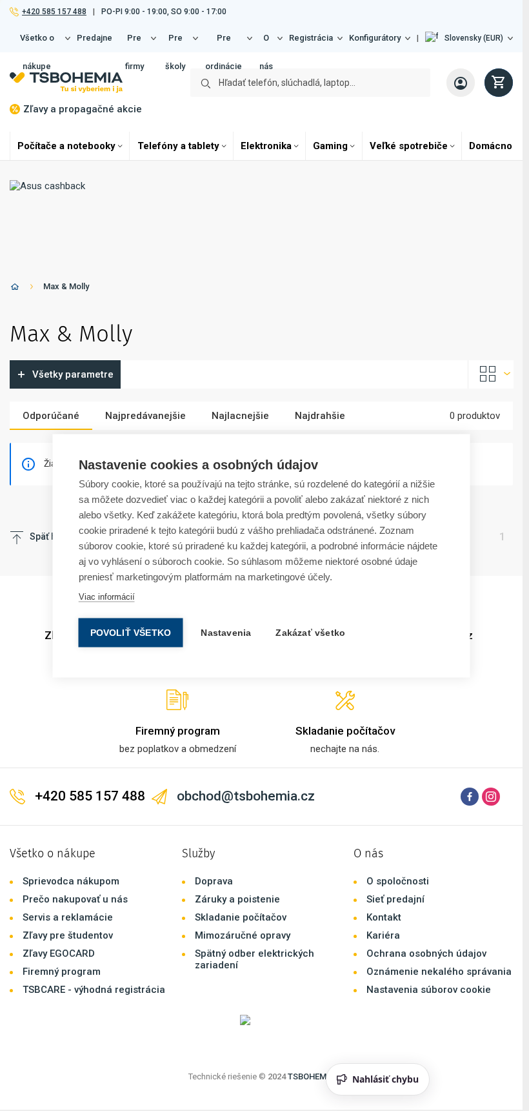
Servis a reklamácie (68, 917)
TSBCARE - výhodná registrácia (94, 989)
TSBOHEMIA (311, 1076)
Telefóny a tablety (178, 146)
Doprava (214, 881)
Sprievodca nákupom (71, 881)
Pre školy (175, 42)
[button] (469, 38)
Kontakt (383, 917)
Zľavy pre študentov (68, 935)
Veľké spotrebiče (409, 146)
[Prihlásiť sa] (460, 82)
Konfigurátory (375, 38)
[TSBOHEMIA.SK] (66, 82)
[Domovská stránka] (15, 289)
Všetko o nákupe (37, 42)
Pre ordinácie (223, 42)
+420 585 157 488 (53, 11)
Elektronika (266, 146)
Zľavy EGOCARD (59, 953)
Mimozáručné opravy (242, 935)
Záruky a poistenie (237, 899)
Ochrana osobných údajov (426, 953)
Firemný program (62, 971)
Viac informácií (107, 596)
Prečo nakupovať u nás (75, 899)
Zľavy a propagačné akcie (82, 109)
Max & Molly (66, 286)
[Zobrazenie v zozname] (491, 374)
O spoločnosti (397, 881)
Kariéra (383, 935)
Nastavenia (226, 632)
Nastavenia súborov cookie (428, 989)
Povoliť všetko (131, 632)
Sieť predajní (395, 899)
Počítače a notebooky (66, 146)
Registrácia (311, 38)
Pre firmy (134, 42)
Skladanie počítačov (240, 917)
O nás (266, 42)
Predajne (94, 38)
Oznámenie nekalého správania (439, 971)
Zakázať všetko (310, 632)
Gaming (330, 146)
